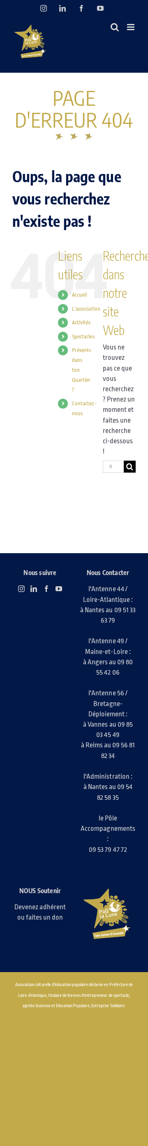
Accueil (79, 295)
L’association (86, 309)
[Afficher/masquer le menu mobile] (131, 27)
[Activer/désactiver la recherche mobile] (115, 27)
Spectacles (83, 336)
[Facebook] (46, 588)
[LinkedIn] (33, 588)
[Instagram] (21, 588)
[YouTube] (59, 588)
